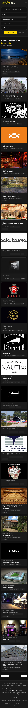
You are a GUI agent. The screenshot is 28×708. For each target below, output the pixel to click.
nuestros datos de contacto (18, 692)
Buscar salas (10, 32)
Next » (24, 676)
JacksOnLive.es (5, 685)
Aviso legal (18, 700)
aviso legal (17, 694)
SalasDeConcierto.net (9, 683)
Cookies (24, 700)
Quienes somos (11, 700)
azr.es (17, 705)
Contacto (3, 700)
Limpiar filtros (21, 32)
